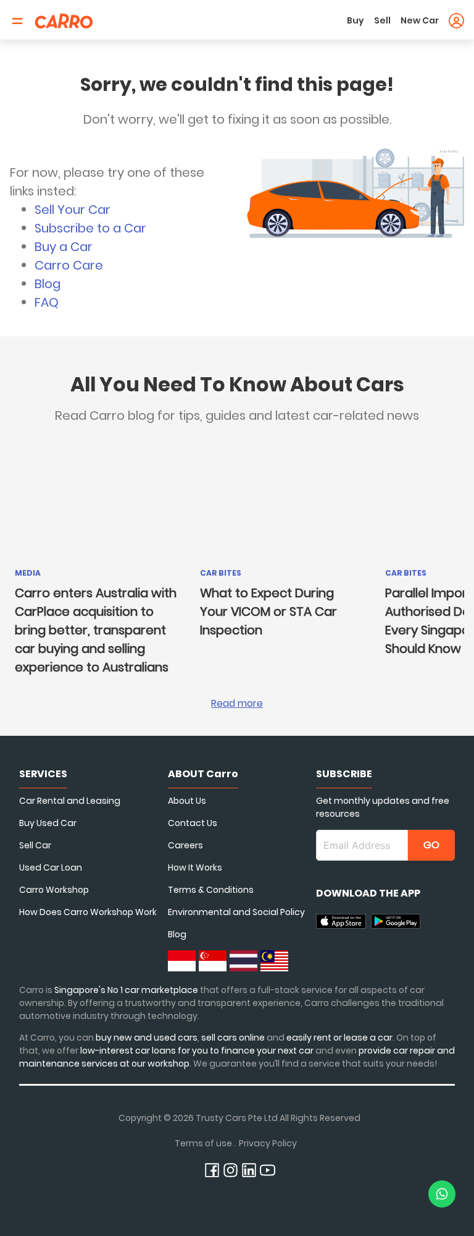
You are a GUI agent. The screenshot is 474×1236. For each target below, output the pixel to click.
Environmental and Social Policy (236, 912)
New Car (420, 20)
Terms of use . (205, 1143)
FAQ (47, 302)
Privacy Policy (268, 1143)
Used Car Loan (50, 867)
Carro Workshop (54, 890)
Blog (47, 283)
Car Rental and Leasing (69, 801)
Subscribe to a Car (90, 228)
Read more (237, 703)
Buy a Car (64, 246)
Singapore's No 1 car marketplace (126, 990)
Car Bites (220, 573)
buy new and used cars (147, 1037)
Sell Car (35, 845)
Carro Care (69, 265)
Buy (355, 20)
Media (28, 573)
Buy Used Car (48, 823)
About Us (187, 801)
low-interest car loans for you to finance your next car (197, 1050)
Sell (382, 20)
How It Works (195, 867)
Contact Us (192, 823)
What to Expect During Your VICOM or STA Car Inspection (268, 611)
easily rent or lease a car (339, 1037)
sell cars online (234, 1037)
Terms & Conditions (211, 890)
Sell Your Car (72, 209)
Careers (185, 845)
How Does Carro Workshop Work (88, 912)
